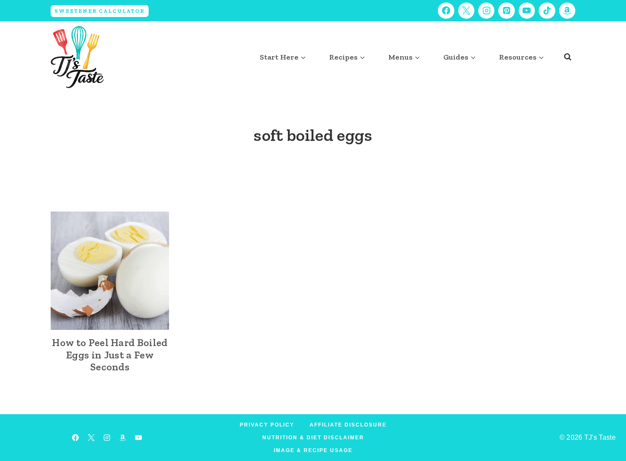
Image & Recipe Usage (313, 450)
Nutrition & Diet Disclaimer (313, 438)
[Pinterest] (506, 11)
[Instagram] (486, 11)
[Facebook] (446, 11)
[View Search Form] (567, 57)
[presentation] (110, 271)
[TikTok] (547, 11)
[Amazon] (567, 11)
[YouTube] (527, 11)
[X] (466, 11)
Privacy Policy (267, 425)
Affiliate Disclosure (348, 425)
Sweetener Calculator (100, 11)
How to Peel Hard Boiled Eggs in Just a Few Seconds (109, 354)
